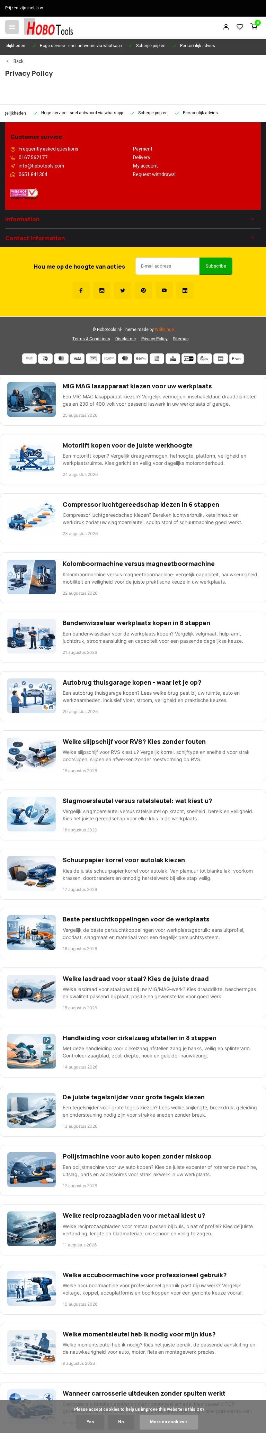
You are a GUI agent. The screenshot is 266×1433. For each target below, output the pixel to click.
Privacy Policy (154, 339)
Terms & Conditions (91, 339)
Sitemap (180, 339)
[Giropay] (188, 358)
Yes (90, 1422)
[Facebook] (81, 290)
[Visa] (77, 358)
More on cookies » (168, 1422)
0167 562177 (33, 157)
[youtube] (164, 290)
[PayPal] (236, 358)
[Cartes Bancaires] (220, 358)
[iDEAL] (45, 358)
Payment (142, 149)
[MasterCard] (61, 358)
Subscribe (216, 266)
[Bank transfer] (29, 358)
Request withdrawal (154, 174)
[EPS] (204, 358)
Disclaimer (125, 339)
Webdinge (164, 330)
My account (145, 166)
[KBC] (173, 358)
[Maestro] (125, 358)
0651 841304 (33, 174)
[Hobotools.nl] (48, 27)
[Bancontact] (93, 358)
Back (19, 61)
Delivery (141, 157)
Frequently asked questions (48, 149)
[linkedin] (185, 290)
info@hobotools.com (41, 166)
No (121, 1422)
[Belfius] (141, 358)
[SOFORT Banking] (109, 358)
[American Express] (157, 358)
